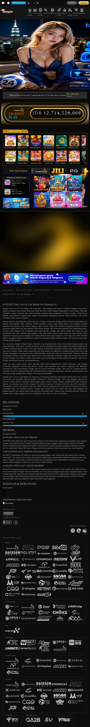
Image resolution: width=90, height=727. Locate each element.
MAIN (12, 141)
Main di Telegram (20, 3)
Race (46, 13)
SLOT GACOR (8, 290)
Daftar (83, 3)
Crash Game (59, 14)
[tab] (42, 171)
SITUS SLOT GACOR (24, 290)
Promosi (82, 13)
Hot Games (29, 14)
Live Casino (40, 14)
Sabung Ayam (76, 14)
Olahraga (52, 13)
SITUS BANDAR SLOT (42, 290)
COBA (43, 181)
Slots (35, 13)
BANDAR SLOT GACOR (63, 290)
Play (13, 117)
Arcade (65, 13)
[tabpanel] (45, 54)
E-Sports (70, 14)
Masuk (72, 3)
